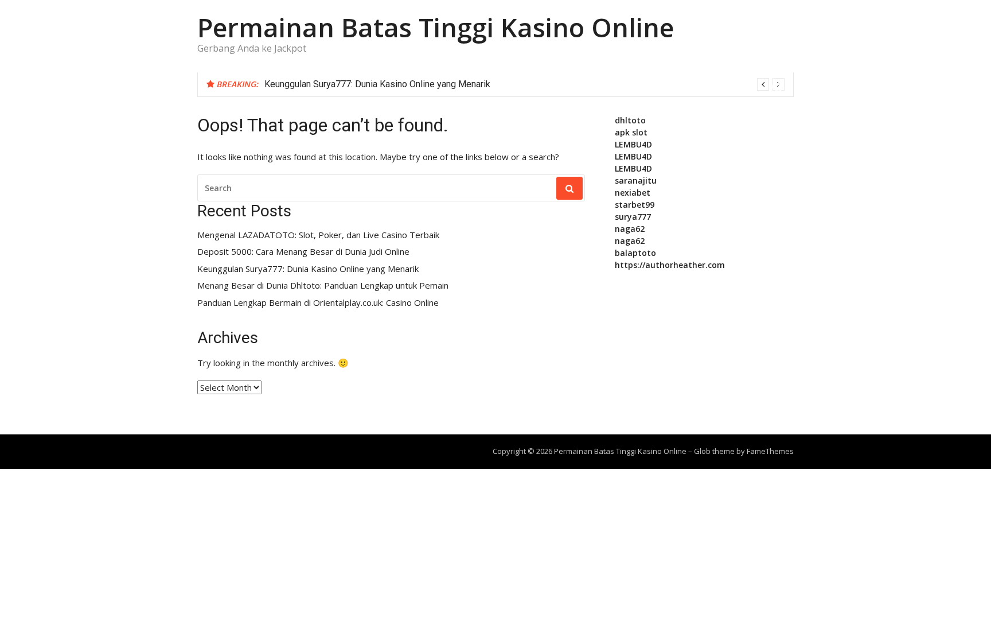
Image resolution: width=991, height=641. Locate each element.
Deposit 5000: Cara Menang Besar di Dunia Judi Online (303, 251)
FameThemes (770, 451)
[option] (524, 84)
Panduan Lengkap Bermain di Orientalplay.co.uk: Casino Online (318, 302)
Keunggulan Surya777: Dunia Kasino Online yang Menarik (377, 84)
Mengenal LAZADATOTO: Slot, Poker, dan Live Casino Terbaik (318, 235)
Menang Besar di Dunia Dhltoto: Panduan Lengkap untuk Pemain (322, 285)
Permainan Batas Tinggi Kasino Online (435, 27)
